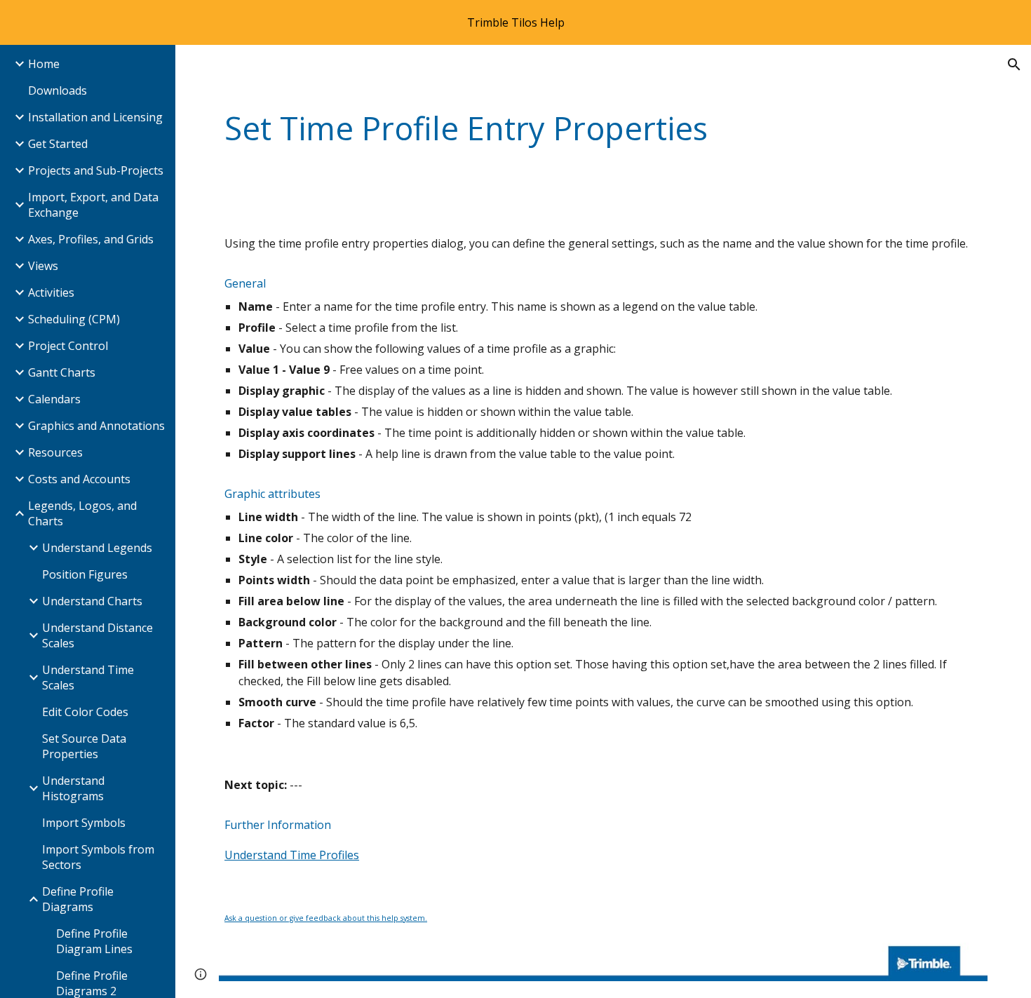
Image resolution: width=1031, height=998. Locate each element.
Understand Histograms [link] (73, 788)
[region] (515, 22)
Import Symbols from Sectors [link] (98, 857)
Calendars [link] (54, 399)
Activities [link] (51, 292)
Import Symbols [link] (84, 822)
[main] (603, 128)
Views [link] (43, 266)
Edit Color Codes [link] (85, 712)
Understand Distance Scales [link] (97, 635)
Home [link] (44, 64)
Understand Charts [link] (92, 601)
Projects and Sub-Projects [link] (95, 170)
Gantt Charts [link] (61, 372)
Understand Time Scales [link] (88, 677)
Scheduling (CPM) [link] (74, 319)
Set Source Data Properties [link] (84, 746)
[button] (1014, 64)
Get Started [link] (58, 143)
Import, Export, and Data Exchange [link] (93, 204)
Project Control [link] (68, 345)
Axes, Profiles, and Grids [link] (91, 239)
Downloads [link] (57, 90)
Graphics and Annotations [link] (96, 425)
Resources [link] (55, 452)
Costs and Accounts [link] (79, 479)
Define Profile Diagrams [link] (78, 899)
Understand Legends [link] (97, 547)
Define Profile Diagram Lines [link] (94, 941)
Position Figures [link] (85, 574)
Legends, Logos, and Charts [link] (82, 513)
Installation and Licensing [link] (95, 117)
